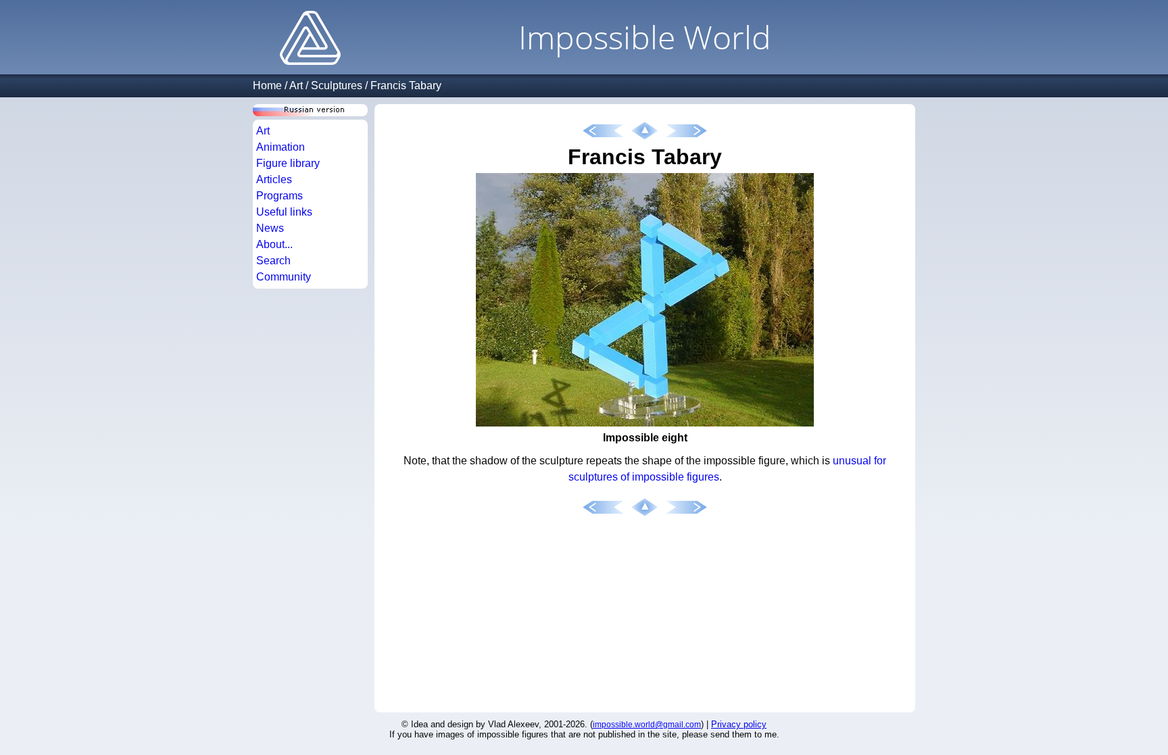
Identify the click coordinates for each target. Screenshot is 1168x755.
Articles (274, 179)
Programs (279, 195)
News (270, 228)
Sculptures (336, 85)
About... (274, 244)
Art (296, 85)
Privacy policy (738, 724)
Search (273, 260)
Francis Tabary (405, 85)
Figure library (288, 163)
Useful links (284, 212)
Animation (280, 147)
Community (283, 277)
